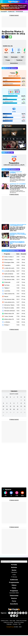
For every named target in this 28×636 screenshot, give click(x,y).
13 (14, 406)
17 (3, 409)
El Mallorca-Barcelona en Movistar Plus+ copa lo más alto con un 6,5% (18, 238)
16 (24, 406)
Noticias (14, 567)
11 (6, 406)
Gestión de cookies (19, 622)
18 (7, 409)
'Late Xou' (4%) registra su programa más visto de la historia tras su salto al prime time (17, 228)
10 (3, 406)
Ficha (5, 57)
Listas (14, 574)
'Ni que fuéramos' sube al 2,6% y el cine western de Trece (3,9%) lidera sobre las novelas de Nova (18, 187)
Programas (14, 591)
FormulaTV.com (10, 627)
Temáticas (19, 60)
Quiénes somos (5, 620)
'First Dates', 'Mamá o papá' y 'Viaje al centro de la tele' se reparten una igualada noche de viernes (13, 7)
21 (17, 409)
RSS (20, 624)
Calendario (14, 572)
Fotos (14, 588)
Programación (14, 582)
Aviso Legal (12, 620)
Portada (14, 564)
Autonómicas (14, 63)
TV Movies (14, 577)
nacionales (14, 57)
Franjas (8, 60)
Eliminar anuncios (14, 15)
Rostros (14, 598)
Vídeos (14, 585)
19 (10, 409)
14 (17, 406)
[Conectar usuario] (26, 2)
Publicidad (9, 624)
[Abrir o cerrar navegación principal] (1, 2)
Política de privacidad (21, 620)
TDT (22, 57)
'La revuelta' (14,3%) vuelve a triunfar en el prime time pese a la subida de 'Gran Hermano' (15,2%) (18, 176)
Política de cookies (8, 622)
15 (21, 406)
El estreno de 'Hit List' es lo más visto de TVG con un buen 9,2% (18, 246)
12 (10, 406)
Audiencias (11, 11)
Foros (14, 601)
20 (14, 409)
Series (14, 570)
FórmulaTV (4, 11)
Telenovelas (14, 595)
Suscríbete (14, 604)
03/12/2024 (19, 11)
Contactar (15, 624)
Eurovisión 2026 (14, 593)
